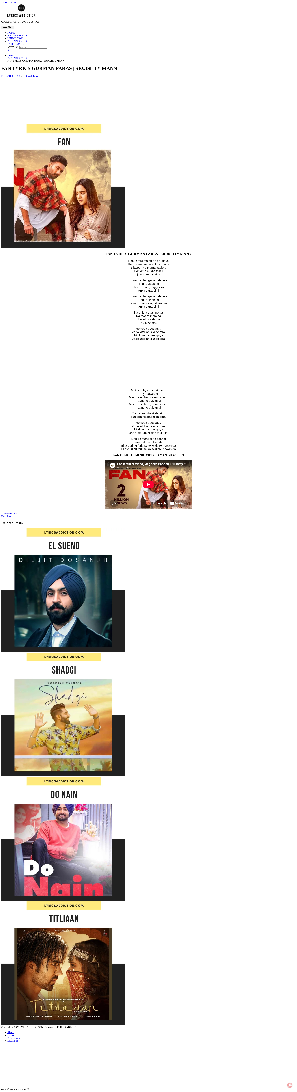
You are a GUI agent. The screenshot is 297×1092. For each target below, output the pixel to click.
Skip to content (8, 2)
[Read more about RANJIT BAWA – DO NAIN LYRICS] (63, 900)
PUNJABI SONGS (17, 41)
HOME (11, 32)
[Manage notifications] (289, 1085)
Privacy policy (14, 1038)
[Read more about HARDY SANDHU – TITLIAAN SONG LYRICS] (63, 1024)
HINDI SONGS (15, 38)
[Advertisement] (148, 101)
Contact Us (12, 1035)
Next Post (7, 516)
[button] (10, 50)
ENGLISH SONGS (17, 35)
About (10, 1032)
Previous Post (9, 513)
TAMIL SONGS (15, 44)
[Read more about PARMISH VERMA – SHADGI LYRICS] (63, 775)
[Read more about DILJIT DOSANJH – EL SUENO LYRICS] (63, 651)
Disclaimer (12, 1040)
